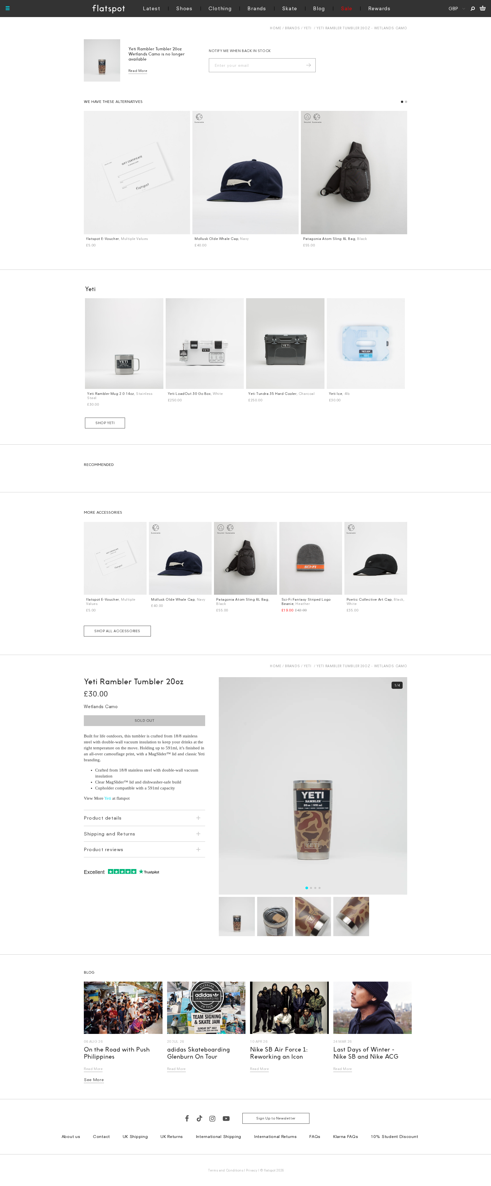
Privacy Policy (192, 664)
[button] (344, 518)
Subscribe (230, 623)
